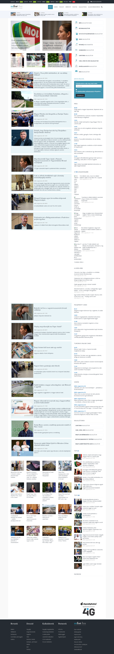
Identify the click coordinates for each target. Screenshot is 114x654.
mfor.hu (60, 629)
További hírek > (79, 262)
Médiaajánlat (77, 632)
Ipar (28, 647)
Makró (12, 629)
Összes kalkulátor (47, 642)
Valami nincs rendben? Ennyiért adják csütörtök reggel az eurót (93, 507)
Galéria (12, 639)
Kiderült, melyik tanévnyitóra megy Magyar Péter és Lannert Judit (92, 455)
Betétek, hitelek (31, 639)
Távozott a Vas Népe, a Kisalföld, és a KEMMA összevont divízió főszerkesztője (86, 273)
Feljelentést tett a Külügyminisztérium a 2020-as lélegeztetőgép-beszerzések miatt (87, 279)
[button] (88, 2)
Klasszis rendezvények (94, 7)
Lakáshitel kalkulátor (47, 637)
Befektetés (14, 634)
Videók (56, 7)
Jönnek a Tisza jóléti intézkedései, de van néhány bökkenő (93, 478)
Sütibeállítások (78, 649)
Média (28, 644)
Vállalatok (13, 632)
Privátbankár (61, 632)
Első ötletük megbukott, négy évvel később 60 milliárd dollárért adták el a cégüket (91, 229)
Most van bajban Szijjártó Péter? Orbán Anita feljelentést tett (91, 557)
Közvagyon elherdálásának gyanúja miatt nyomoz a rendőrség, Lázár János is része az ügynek (92, 471)
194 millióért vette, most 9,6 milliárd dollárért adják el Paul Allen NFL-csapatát (91, 176)
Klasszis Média (78, 642)
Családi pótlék (46, 634)
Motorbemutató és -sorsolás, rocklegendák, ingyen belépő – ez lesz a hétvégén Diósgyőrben (88, 289)
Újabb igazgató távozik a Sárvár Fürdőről (85, 284)
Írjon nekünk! (77, 629)
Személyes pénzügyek (17, 637)
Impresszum (77, 634)
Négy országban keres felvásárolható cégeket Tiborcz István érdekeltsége (92, 214)
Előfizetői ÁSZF (78, 647)
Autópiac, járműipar (32, 642)
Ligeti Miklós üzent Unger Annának (92, 564)
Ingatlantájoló (62, 637)
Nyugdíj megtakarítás (48, 629)
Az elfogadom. (88, 91)
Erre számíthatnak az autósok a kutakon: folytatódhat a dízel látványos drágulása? (91, 463)
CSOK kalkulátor (46, 639)
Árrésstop (68, 7)
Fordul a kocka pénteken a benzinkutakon (90, 514)
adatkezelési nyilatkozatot (86, 91)
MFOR (16, 7)
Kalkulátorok (83, 7)
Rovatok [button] (75, 7)
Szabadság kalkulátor (48, 632)
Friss (50, 7)
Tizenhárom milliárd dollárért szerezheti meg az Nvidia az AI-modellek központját (92, 198)
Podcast (61, 7)
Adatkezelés (77, 639)
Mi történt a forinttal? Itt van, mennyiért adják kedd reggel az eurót (93, 521)
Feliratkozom (80, 95)
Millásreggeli (61, 634)
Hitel (28, 637)
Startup (28, 649)
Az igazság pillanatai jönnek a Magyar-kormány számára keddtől (92, 500)
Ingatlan (29, 634)
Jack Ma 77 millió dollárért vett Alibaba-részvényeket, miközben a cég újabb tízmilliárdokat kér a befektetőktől (92, 246)
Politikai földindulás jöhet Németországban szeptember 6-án (92, 528)
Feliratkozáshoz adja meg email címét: (86, 83)
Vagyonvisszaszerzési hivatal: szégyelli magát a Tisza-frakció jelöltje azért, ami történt (93, 536)
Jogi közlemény (78, 637)
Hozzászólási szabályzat (80, 644)
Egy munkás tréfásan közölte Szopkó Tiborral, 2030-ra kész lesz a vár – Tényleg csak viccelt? (88, 295)
